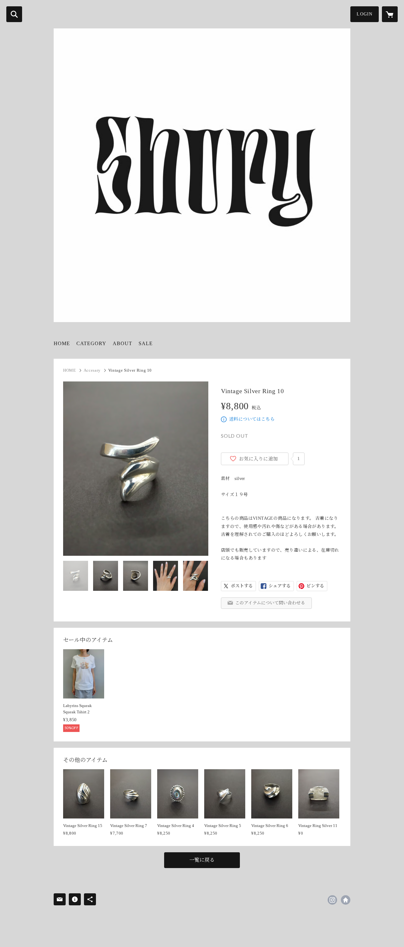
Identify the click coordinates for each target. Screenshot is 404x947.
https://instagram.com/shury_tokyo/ (332, 900)
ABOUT (122, 343)
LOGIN (364, 14)
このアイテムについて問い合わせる (270, 603)
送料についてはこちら (252, 419)
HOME (62, 343)
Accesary (92, 370)
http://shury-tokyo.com (345, 900)
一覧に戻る (202, 860)
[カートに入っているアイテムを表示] (390, 14)
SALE (146, 343)
